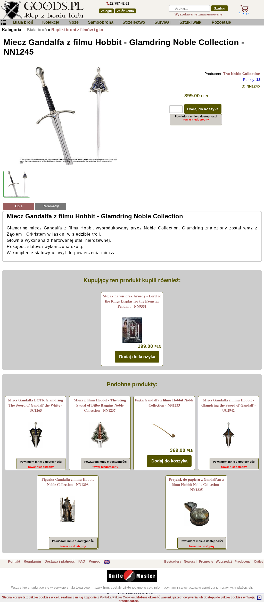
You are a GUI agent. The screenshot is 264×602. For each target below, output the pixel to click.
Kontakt (14, 561)
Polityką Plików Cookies (117, 597)
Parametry (51, 206)
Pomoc (94, 561)
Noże (74, 22)
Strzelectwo (133, 22)
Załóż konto (125, 11)
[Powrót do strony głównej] (46, 10)
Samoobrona (100, 22)
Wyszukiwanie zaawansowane (198, 14)
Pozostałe (221, 22)
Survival (162, 22)
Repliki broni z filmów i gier (77, 30)
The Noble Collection (241, 74)
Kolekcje (50, 22)
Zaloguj (106, 11)
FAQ (81, 561)
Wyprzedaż (224, 561)
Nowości (190, 561)
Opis (18, 206)
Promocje (206, 561)
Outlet (258, 561)
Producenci (243, 561)
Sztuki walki (190, 22)
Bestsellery (172, 561)
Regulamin (32, 561)
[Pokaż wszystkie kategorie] (3, 23)
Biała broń (23, 22)
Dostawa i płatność (60, 561)
